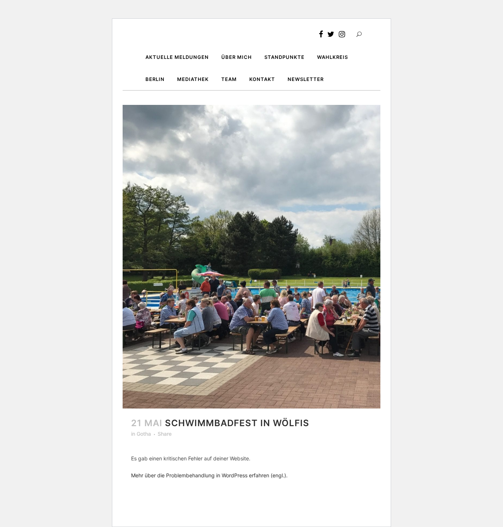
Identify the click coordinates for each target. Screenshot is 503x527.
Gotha (144, 434)
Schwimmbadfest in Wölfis (237, 423)
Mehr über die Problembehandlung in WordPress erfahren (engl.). (209, 475)
